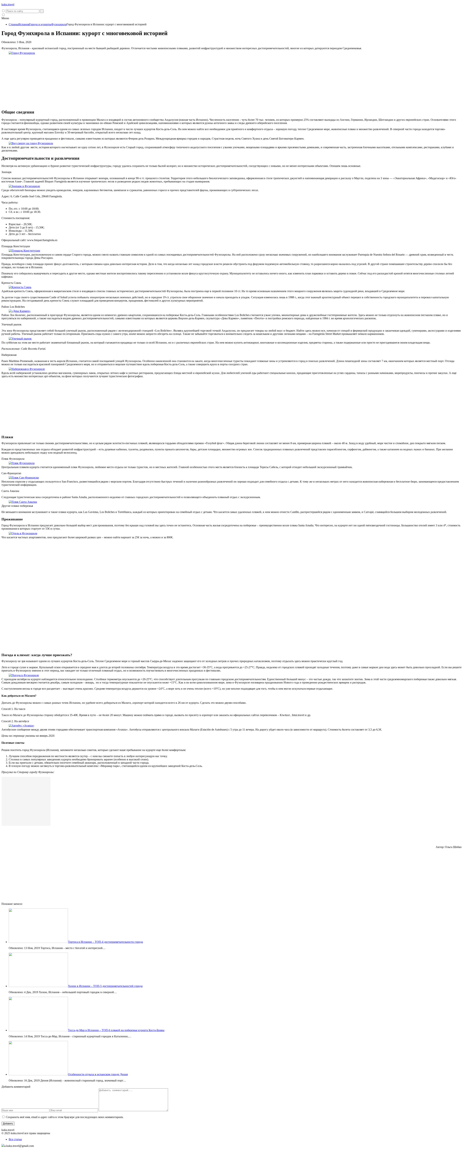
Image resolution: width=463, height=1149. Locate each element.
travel (7, 4)
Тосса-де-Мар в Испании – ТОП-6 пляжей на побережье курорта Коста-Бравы (116, 1030)
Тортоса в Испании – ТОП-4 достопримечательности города (105, 941)
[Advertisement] (231, 80)
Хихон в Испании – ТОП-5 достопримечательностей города (105, 986)
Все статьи (15, 1139)
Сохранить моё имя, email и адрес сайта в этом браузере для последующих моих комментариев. (65, 1117)
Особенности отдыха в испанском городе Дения (98, 1074)
